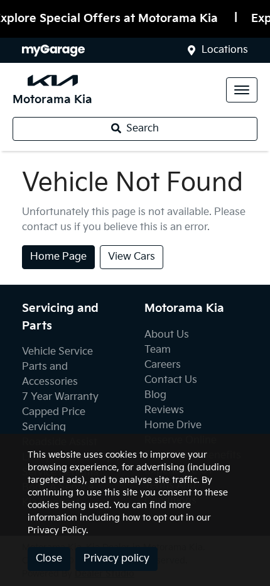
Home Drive (173, 425)
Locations (225, 50)
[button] (241, 89)
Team (157, 350)
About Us (166, 335)
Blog (155, 395)
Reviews (164, 410)
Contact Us (170, 380)
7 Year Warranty (60, 397)
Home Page (58, 257)
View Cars (131, 257)
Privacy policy (116, 559)
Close (49, 559)
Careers (162, 365)
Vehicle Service (57, 352)
